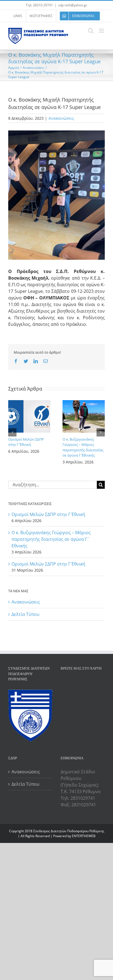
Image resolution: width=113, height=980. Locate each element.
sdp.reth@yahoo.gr (72, 5)
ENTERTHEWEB (83, 836)
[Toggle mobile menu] (102, 31)
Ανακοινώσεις (61, 118)
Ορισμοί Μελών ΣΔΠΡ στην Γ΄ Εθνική (26, 442)
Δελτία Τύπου (25, 614)
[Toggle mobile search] (91, 31)
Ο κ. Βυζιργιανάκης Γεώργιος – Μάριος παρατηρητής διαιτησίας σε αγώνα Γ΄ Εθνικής (83, 447)
